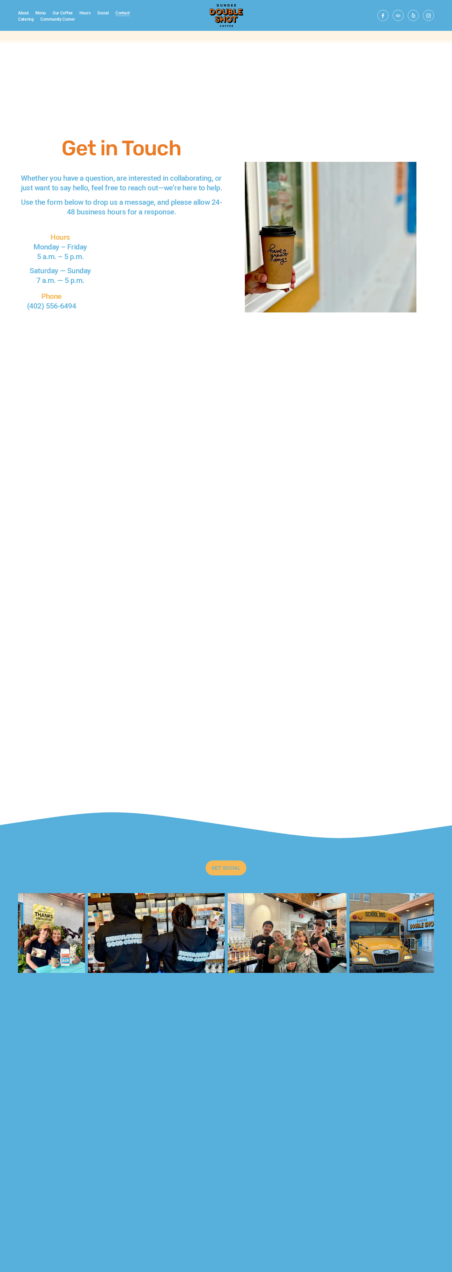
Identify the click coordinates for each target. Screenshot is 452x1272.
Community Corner (57, 19)
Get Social (226, 868)
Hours (85, 12)
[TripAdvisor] (398, 15)
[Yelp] (413, 15)
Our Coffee (63, 12)
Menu (40, 12)
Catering (25, 19)
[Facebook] (382, 15)
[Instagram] (428, 15)
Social (103, 12)
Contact (122, 12)
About (23, 12)
